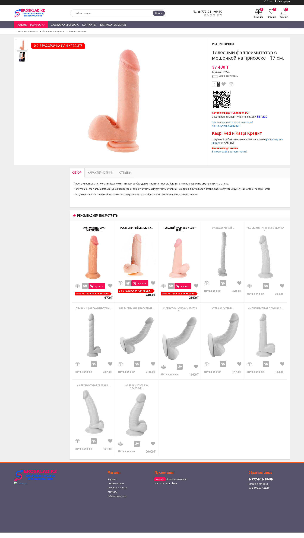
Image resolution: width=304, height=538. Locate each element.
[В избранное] (224, 84)
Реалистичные (77, 31)
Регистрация (283, 1)
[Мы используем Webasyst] (20, 483)
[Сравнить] (231, 84)
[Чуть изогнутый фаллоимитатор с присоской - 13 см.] (223, 336)
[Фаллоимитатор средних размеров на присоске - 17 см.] (93, 412)
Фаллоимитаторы (52, 31)
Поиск (158, 13)
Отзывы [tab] (125, 172)
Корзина (112, 479)
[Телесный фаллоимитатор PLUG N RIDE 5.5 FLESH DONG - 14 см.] (179, 257)
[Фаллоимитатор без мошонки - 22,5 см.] (265, 257)
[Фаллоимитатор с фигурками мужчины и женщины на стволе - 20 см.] (93, 257)
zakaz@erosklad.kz (258, 484)
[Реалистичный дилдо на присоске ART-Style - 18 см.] (137, 255)
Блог (168, 483)
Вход (269, 1)
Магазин (160, 479)
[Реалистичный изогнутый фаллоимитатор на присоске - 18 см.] (137, 335)
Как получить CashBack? (226, 125)
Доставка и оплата (65, 24)
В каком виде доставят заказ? (229, 151)
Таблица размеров (113, 24)
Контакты (89, 24)
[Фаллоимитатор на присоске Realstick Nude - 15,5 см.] (137, 415)
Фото (174, 483)
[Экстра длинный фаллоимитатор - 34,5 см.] (223, 255)
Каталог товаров (29, 24)
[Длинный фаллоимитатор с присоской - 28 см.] (93, 335)
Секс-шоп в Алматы (27, 31)
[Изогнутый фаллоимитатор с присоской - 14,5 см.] (179, 338)
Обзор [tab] (77, 172)
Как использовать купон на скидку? (232, 122)
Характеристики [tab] (100, 172)
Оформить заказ (116, 483)
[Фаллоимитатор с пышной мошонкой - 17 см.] (265, 335)
